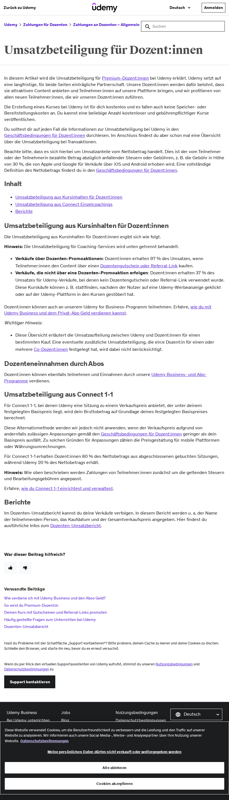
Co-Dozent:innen (51, 349)
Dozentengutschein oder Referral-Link (139, 265)
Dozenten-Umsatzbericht (75, 525)
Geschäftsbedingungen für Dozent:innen (141, 434)
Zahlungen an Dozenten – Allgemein (106, 24)
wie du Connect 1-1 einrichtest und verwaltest (67, 488)
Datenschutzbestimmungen (26, 669)
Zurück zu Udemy (20, 7)
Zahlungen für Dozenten (45, 24)
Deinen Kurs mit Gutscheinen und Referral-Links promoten (55, 612)
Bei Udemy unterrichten (28, 720)
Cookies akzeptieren (114, 783)
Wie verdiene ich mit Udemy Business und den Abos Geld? (55, 598)
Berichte (24, 211)
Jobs (65, 712)
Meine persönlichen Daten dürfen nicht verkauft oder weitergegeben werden (114, 751)
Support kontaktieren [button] (30, 681)
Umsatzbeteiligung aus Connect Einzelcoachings (64, 204)
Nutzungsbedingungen (174, 664)
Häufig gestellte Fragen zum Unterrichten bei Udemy (50, 619)
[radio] (10, 567)
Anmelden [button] (213, 7)
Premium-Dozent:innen (125, 78)
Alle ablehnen (114, 767)
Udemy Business (22, 712)
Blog (65, 720)
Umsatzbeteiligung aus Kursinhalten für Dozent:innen (68, 197)
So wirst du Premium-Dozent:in (31, 605)
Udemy (10, 24)
